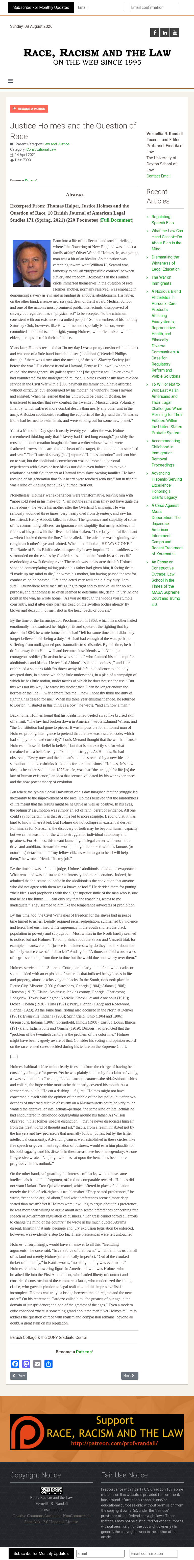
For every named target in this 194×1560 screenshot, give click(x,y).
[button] (10, 81)
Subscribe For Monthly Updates (41, 7)
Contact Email (159, 176)
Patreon (30, 180)
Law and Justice (56, 144)
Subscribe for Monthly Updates (41, 1553)
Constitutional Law (41, 149)
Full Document (116, 220)
